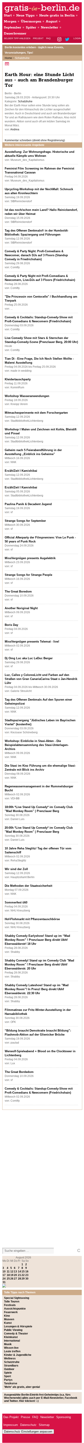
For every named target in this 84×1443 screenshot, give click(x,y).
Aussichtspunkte (15, 1308)
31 (4, 1282)
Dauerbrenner (15, 33)
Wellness (10, 1358)
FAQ (48, 38)
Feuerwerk (11, 1312)
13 (15, 1271)
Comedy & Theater (16, 1333)
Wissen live (11, 1347)
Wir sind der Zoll (16, 869)
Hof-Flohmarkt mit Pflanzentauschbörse (32, 919)
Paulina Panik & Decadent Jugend (28, 504)
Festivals (10, 1305)
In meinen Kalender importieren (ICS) (8, 64)
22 (23, 1275)
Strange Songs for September (25, 520)
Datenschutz (28, 1425)
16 (26, 1271)
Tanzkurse (10, 1383)
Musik (8, 1344)
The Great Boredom (18, 591)
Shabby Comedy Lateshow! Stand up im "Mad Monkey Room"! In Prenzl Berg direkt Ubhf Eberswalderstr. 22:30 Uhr (37, 989)
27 (15, 1278)
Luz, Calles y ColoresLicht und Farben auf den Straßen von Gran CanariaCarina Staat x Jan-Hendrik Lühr (41, 679)
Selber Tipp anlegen (17, 38)
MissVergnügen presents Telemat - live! (32, 641)
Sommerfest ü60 (16, 902)
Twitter (68, 39)
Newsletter (49, 27)
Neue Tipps (25, 15)
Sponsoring (63, 1417)
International (12, 1340)
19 (11, 1275)
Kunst (8, 1322)
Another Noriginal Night (21, 608)
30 (26, 1278)
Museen (9, 1319)
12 (11, 1271)
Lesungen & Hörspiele (18, 1326)
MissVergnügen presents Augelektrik (30, 558)
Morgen (10, 21)
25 (8, 1278)
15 (23, 1271)
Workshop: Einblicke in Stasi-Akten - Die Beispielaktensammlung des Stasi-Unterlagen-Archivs (37, 745)
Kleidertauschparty (18, 379)
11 (8, 1271)
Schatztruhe (25, 101)
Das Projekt (11, 1417)
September (12, 27)
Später (31, 27)
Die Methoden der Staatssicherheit (28, 885)
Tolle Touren (11, 1301)
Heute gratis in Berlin (57, 15)
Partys (8, 1379)
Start (8, 15)
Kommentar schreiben (35, 140)
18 (8, 1275)
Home (8, 58)
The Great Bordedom (19, 1072)
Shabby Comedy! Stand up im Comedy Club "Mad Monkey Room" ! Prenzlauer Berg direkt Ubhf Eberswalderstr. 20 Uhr (39, 964)
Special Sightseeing (16, 1298)
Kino (7, 1315)
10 (4, 1271)
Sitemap (44, 1425)
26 (11, 1278)
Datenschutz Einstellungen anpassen (28, 1431)
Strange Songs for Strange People (28, 574)
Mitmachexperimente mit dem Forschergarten (36, 412)
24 (4, 1278)
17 (4, 1275)
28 (19, 1278)
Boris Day (11, 625)
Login (77, 38)
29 (23, 1278)
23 (26, 1275)
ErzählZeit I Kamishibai (21, 470)
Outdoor (9, 1369)
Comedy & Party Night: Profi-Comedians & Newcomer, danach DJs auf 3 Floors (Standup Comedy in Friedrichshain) (36, 255)
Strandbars (11, 1365)
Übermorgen (31, 21)
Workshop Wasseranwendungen (27, 396)
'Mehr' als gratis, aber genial (22, 1387)
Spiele (8, 1372)
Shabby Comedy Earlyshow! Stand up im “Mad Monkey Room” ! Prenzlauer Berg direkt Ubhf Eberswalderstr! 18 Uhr (37, 939)
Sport (7, 1376)
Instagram (59, 39)
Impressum (10, 1425)
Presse (25, 1417)
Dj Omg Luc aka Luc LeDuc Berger (29, 658)
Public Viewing (13, 1330)
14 (19, 1271)
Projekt (38, 38)
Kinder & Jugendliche (17, 1354)
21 (19, 1275)
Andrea (14, 129)
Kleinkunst (11, 1337)
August (51, 21)
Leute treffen (12, 1351)
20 (15, 1275)
